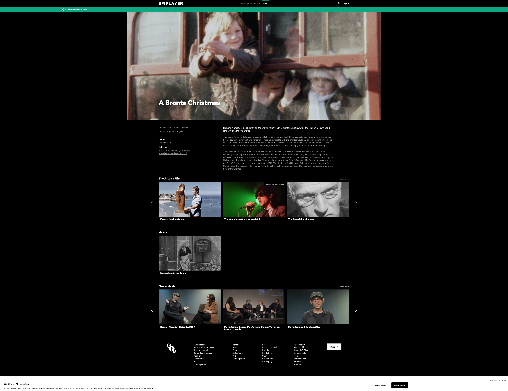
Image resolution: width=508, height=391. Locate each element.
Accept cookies (399, 385)
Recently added (201, 350)
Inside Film (267, 352)
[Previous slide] (151, 203)
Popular (197, 355)
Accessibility (300, 347)
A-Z (195, 361)
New (235, 347)
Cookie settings (380, 385)
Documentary (165, 142)
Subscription (246, 3)
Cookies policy (300, 352)
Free (265, 3)
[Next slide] (356, 203)
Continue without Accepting (498, 380)
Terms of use (300, 358)
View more (344, 178)
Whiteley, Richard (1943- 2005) (173, 153)
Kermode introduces (203, 352)
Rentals (257, 3)
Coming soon (200, 364)
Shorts (265, 355)
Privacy (297, 361)
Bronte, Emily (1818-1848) (179, 150)
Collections (199, 358)
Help (296, 355)
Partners (298, 364)
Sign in (346, 3)
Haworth (163, 150)
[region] (254, 383)
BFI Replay (267, 361)
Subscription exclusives (204, 347)
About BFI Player (302, 350)
